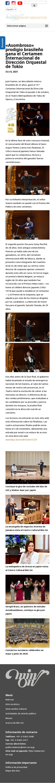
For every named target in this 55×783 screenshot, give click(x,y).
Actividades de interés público (21, 713)
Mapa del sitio (13, 770)
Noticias (10, 699)
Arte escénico (12, 704)
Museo (9, 718)
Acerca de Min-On (15, 722)
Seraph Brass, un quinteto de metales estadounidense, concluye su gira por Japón (25, 610)
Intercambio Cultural (16, 708)
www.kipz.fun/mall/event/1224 (21, 439)
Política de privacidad (16, 767)
